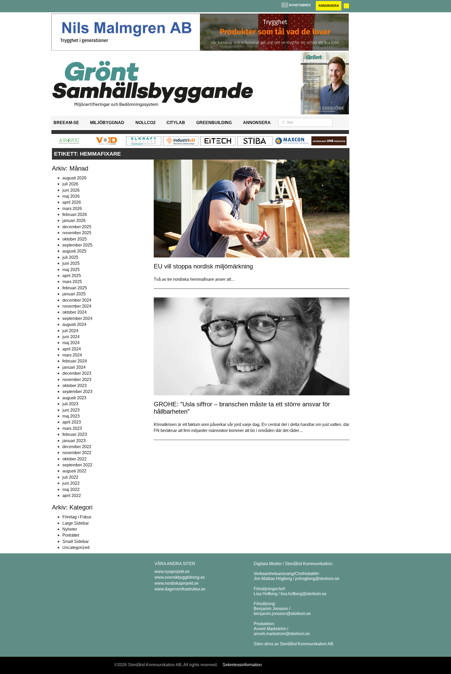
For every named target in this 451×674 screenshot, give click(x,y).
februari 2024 (74, 361)
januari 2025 (74, 294)
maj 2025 (71, 269)
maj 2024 (71, 343)
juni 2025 (71, 263)
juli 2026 (70, 184)
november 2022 (76, 452)
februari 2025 (74, 288)
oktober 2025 (74, 239)
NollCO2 (145, 122)
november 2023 (76, 379)
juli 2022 (70, 477)
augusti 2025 (74, 251)
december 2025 (76, 227)
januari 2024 (74, 367)
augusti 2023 (74, 398)
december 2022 (76, 446)
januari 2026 (74, 220)
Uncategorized (76, 547)
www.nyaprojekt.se (172, 571)
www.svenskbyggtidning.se (180, 577)
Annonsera (328, 6)
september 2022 (77, 465)
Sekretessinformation (242, 665)
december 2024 (76, 300)
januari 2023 (74, 440)
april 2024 (71, 349)
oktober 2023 (74, 385)
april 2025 (71, 275)
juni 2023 (71, 410)
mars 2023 (72, 428)
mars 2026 (72, 208)
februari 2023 (74, 434)
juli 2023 (70, 404)
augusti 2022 (74, 471)
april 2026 (71, 202)
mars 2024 (72, 355)
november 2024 (76, 306)
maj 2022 (71, 489)
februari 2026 (74, 214)
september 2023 (77, 391)
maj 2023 (71, 416)
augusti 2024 (74, 324)
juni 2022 (71, 483)
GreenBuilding (214, 122)
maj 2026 (71, 196)
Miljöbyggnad (107, 122)
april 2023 (71, 422)
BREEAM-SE (66, 122)
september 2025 (77, 245)
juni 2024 (71, 337)
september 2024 (77, 318)
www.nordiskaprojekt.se (177, 583)
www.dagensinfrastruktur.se (180, 589)
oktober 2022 (74, 459)
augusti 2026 (74, 178)
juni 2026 (71, 190)
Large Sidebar (75, 523)
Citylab (176, 122)
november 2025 (76, 233)
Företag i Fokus (76, 517)
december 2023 (76, 373)
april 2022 (71, 495)
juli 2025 (70, 257)
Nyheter (69, 529)
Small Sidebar (75, 541)
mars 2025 (72, 281)
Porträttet (70, 535)
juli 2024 (70, 331)
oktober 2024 (74, 312)
